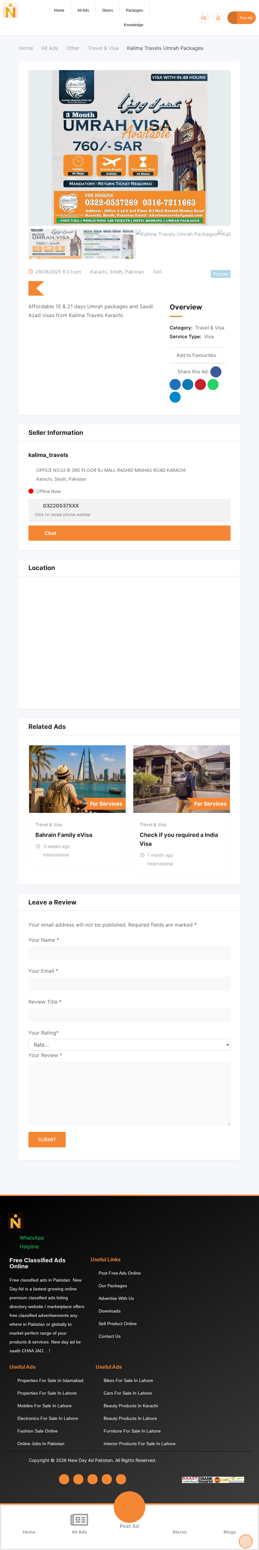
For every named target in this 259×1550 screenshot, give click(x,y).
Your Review (45, 1055)
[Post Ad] (129, 1507)
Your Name (43, 940)
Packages (134, 10)
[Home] (29, 1520)
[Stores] (180, 1520)
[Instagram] (78, 1479)
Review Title (45, 1002)
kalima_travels (48, 455)
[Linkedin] (92, 1479)
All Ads (83, 10)
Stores (107, 10)
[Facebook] (64, 1479)
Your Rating (43, 1033)
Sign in (218, 18)
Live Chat (203, 18)
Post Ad (129, 1526)
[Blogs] (230, 1520)
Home (59, 10)
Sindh (116, 272)
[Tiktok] (121, 1479)
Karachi (98, 272)
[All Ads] (79, 1520)
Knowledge (133, 25)
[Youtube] (107, 1479)
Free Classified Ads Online (37, 1263)
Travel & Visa (209, 328)
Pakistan (134, 272)
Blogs (230, 1532)
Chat (49, 533)
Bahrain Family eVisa (63, 835)
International (56, 854)
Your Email (43, 971)
